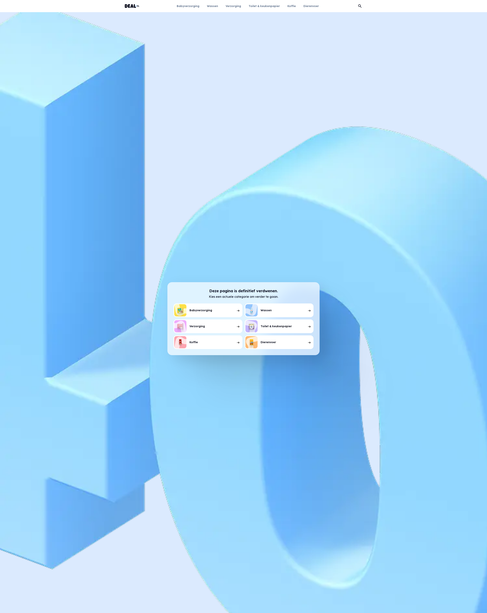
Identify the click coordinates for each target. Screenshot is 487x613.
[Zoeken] (360, 6)
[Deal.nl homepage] (132, 6)
